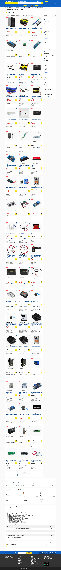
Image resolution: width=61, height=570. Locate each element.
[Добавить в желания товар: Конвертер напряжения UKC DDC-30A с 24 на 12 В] (29, 17)
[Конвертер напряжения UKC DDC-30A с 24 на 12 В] (24, 22)
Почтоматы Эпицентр (34, 565)
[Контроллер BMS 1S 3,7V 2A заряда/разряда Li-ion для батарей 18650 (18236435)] (24, 136)
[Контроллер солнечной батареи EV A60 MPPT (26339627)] (36, 181)
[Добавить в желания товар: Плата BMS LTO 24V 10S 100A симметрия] (41, 154)
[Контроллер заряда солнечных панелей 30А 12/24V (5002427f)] (11, 45)
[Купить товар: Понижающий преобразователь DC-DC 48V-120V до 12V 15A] (41, 145)
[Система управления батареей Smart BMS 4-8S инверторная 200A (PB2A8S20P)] (24, 431)
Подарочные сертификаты (34, 563)
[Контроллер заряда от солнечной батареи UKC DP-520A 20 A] (36, 113)
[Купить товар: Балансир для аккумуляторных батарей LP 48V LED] (29, 236)
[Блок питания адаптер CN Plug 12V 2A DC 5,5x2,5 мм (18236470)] (11, 136)
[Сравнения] (45, 3)
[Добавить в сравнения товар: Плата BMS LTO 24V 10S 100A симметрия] (41, 155)
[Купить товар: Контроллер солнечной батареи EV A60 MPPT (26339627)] (41, 191)
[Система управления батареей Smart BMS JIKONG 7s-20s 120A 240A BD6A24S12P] (24, 408)
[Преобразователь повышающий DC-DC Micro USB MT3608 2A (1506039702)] (11, 408)
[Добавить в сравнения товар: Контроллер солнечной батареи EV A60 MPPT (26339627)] (41, 178)
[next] (55, 479)
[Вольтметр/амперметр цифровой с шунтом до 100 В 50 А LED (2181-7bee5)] (24, 90)
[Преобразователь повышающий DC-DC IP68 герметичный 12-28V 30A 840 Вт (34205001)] (24, 340)
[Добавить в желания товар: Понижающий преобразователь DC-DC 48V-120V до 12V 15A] (41, 131)
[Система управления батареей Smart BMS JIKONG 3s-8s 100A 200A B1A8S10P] (11, 385)
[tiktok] (48, 553)
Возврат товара (33, 560)
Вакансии (19, 560)
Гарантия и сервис (33, 561)
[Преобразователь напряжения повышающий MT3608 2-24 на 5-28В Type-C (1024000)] (36, 363)
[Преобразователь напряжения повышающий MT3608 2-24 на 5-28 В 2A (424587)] (36, 204)
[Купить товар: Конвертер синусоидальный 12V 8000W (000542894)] (16, 100)
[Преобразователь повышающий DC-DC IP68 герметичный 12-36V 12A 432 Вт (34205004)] (36, 317)
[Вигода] (46, 1)
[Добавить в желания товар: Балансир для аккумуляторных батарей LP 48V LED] (29, 222)
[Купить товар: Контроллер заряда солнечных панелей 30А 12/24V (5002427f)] (16, 55)
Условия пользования (47, 557)
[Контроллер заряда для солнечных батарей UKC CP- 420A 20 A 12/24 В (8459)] (24, 272)
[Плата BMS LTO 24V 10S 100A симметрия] (36, 158)
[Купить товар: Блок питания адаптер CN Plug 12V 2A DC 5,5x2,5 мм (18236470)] (16, 145)
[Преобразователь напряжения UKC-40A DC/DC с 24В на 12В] (24, 67)
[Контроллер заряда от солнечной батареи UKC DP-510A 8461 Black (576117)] (36, 67)
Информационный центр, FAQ (9, 557)
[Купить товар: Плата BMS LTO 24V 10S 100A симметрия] (41, 168)
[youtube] (42, 553)
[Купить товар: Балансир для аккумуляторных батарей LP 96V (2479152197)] (29, 259)
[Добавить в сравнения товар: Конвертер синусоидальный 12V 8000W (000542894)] (16, 87)
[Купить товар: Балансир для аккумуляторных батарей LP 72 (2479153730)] (16, 259)
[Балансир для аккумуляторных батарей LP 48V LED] (24, 227)
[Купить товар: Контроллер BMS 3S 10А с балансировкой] (41, 55)
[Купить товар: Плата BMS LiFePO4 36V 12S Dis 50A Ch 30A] (41, 236)
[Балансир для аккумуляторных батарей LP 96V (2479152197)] (24, 249)
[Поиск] (42, 3)
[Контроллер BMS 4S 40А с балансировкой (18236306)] (24, 45)
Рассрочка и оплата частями (35, 558)
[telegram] (51, 553)
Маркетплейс (20, 562)
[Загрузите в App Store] (46, 563)
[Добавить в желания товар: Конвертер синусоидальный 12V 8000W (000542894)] (16, 85)
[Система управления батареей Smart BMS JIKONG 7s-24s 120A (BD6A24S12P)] (11, 317)
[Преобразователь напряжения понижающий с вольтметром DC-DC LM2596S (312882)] (11, 158)
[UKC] (14, 12)
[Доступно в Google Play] (46, 565)
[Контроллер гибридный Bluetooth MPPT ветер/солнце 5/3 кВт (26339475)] (24, 181)
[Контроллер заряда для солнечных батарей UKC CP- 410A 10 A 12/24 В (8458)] (11, 272)
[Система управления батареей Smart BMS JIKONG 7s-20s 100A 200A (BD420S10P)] (36, 295)
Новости (19, 558)
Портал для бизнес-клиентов (48, 558)
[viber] (46, 553)
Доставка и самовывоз (34, 559)
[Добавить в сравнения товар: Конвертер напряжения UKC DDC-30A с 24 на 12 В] (29, 19)
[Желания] (49, 3)
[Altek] (8, 12)
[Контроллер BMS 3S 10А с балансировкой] (36, 45)
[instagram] (44, 553)
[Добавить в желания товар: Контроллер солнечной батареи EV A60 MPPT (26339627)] (41, 176)
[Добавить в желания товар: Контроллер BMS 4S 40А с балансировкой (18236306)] (29, 40)
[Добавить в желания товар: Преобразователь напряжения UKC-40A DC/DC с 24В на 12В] (29, 63)
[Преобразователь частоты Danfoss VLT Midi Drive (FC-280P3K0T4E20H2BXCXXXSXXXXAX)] (11, 22)
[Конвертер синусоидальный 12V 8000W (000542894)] (11, 90)
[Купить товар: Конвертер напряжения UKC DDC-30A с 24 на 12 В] (29, 32)
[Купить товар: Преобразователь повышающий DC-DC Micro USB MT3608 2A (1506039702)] (16, 418)
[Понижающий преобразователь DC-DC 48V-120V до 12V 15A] (36, 136)
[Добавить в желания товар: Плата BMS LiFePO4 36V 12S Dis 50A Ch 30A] (41, 222)
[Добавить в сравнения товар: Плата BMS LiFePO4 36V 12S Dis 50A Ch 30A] (41, 223)
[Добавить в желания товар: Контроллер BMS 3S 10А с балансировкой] (41, 40)
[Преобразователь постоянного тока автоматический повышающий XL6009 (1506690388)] (36, 385)
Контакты (19, 559)
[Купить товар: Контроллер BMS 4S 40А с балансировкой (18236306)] (29, 55)
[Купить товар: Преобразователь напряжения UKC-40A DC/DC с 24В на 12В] (29, 77)
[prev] (53, 479)
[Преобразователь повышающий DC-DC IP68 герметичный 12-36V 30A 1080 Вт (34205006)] (11, 340)
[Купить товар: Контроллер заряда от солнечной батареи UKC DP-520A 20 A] (41, 123)
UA (16, 1)
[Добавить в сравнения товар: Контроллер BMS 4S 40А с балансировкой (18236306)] (29, 41)
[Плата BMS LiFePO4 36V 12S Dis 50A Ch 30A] (36, 227)
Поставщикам (20, 561)
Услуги (32, 562)
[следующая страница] (35, 475)
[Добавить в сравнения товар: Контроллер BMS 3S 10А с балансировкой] (41, 41)
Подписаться (29, 552)
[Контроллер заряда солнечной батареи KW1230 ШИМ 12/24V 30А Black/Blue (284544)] (24, 158)
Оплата (32, 557)
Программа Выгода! (33, 564)
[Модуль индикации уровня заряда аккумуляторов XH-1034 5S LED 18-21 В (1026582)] (36, 249)
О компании (19, 557)
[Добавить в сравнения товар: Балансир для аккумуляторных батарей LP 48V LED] (29, 223)
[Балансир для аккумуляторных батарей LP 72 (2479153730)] (11, 249)
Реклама (19, 563)
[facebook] (40, 553)
